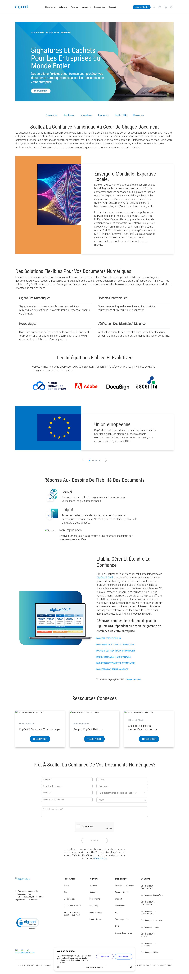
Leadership (93, 906)
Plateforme (50, 7)
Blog (65, 892)
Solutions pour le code (150, 927)
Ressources (99, 7)
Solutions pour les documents (148, 944)
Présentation (51, 115)
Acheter (74, 7)
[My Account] (171, 7)
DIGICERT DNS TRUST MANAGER (112, 669)
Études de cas (95, 919)
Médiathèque (69, 899)
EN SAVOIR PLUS (40, 91)
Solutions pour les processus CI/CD (148, 912)
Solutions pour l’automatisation (148, 887)
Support (112, 7)
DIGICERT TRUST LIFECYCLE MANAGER (115, 644)
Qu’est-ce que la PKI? (72, 906)
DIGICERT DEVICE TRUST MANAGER (113, 657)
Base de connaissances (124, 885)
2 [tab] (93, 460)
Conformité (103, 115)
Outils (117, 926)
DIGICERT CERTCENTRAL (108, 638)
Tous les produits (122, 919)
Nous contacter (142, 7)
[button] (83, 460)
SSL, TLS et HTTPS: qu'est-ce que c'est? (72, 913)
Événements (94, 899)
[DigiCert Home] (21, 7)
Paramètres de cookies (162, 965)
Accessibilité (144, 965)
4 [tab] (99, 460)
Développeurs (120, 906)
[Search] (154, 7)
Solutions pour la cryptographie (148, 903)
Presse (66, 885)
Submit (94, 840)
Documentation (121, 892)
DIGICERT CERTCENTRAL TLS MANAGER (115, 650)
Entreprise (86, 7)
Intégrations (86, 115)
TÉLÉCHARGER (40, 739)
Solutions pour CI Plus (150, 952)
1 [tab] (89, 460)
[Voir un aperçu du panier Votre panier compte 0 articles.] (165, 7)
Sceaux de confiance (123, 933)
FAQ (116, 912)
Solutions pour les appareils (148, 935)
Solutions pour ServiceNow (152, 895)
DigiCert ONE (121, 115)
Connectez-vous (133, 679)
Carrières (93, 892)
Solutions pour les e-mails (151, 920)
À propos (93, 885)
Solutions (63, 7)
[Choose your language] (159, 7)
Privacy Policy (100, 858)
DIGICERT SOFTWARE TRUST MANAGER (115, 663)
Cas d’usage (69, 115)
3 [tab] (96, 460)
